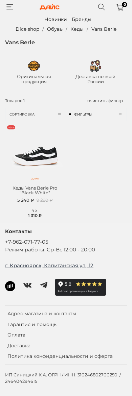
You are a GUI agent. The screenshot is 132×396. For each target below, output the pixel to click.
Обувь (55, 29)
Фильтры (83, 114)
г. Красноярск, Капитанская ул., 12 (49, 265)
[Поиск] (101, 7)
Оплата (16, 335)
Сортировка (22, 114)
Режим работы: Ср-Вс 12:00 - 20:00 (50, 249)
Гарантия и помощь (32, 324)
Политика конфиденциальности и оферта (60, 356)
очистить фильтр (105, 100)
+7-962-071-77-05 (26, 242)
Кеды (77, 29)
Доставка (18, 346)
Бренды (81, 19)
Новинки (55, 19)
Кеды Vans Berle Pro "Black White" (35, 190)
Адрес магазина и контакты (41, 314)
